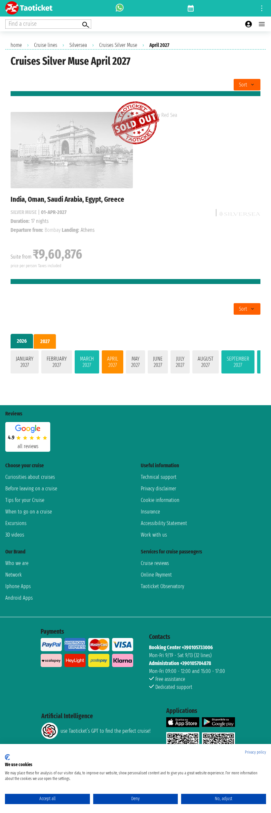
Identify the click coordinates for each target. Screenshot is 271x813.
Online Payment (156, 575)
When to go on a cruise (28, 512)
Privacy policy (255, 752)
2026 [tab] (22, 341)
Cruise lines (45, 45)
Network (13, 575)
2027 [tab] (45, 341)
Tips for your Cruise (24, 500)
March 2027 (87, 362)
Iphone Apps (18, 586)
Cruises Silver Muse (118, 45)
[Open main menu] (262, 24)
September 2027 (238, 362)
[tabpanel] (135, 363)
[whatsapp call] (120, 8)
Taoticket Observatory (162, 586)
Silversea (78, 45)
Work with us (154, 535)
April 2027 (112, 362)
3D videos (14, 535)
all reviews (28, 446)
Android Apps (19, 598)
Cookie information (160, 500)
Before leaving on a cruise (31, 488)
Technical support (158, 477)
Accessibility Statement (164, 523)
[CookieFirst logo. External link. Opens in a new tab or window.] (7, 757)
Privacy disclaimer (158, 488)
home (16, 45)
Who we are (16, 563)
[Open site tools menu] (262, 8)
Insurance (150, 512)
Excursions (15, 523)
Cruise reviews (155, 563)
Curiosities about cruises (30, 477)
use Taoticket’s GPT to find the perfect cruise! (105, 731)
